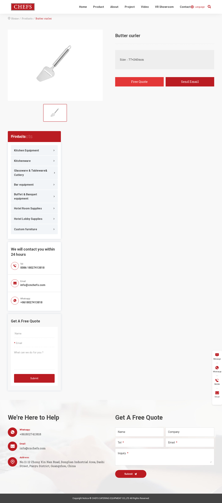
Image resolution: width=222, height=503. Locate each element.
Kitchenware (22, 161)
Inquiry (122, 453)
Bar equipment (24, 184)
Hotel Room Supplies (28, 208)
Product (98, 7)
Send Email (190, 82)
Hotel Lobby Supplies (28, 219)
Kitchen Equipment (26, 150)
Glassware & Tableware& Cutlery (30, 172)
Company (174, 432)
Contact (185, 7)
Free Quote (139, 82)
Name (121, 432)
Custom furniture (25, 229)
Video (145, 7)
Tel (119, 442)
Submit (34, 378)
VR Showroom (164, 7)
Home (83, 7)
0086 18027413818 (32, 267)
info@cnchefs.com (32, 285)
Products (27, 18)
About (114, 7)
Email (171, 442)
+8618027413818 (31, 302)
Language (198, 7)
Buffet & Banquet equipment (25, 196)
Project (130, 7)
